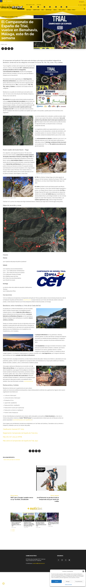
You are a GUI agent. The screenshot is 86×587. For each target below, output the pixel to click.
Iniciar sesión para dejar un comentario (12, 459)
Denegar (67, 581)
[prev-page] (11, 530)
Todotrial (38, 560)
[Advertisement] (43, 542)
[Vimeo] (83, 5)
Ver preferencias (78, 581)
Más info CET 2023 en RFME (12, 437)
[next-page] (13, 530)
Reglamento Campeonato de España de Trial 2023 (20, 433)
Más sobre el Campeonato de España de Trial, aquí (20, 441)
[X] (82, 5)
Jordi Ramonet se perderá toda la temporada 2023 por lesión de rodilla (48, 499)
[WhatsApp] (12, 48)
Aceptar (56, 581)
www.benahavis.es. (28, 381)
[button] (83, 571)
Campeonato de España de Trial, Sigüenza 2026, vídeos (53, 523)
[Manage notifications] (3, 583)
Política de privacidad (68, 584)
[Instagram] (80, 5)
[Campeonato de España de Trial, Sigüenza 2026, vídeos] (53, 517)
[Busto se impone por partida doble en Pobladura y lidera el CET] (16, 517)
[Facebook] (78, 5)
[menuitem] (1, 1)
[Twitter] (65, 560)
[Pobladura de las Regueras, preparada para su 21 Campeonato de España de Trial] (29, 517)
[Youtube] (85, 5)
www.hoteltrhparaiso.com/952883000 (22, 420)
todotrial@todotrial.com (39, 563)
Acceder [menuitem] (4, 1)
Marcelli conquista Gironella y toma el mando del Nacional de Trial (41, 524)
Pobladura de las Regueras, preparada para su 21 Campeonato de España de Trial (29, 524)
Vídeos (48, 520)
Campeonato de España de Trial (9, 16)
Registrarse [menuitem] (9, 1)
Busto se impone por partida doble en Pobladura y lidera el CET (16, 524)
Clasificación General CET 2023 (13, 429)
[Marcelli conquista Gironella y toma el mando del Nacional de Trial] (41, 517)
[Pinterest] (9, 48)
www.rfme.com (27, 299)
